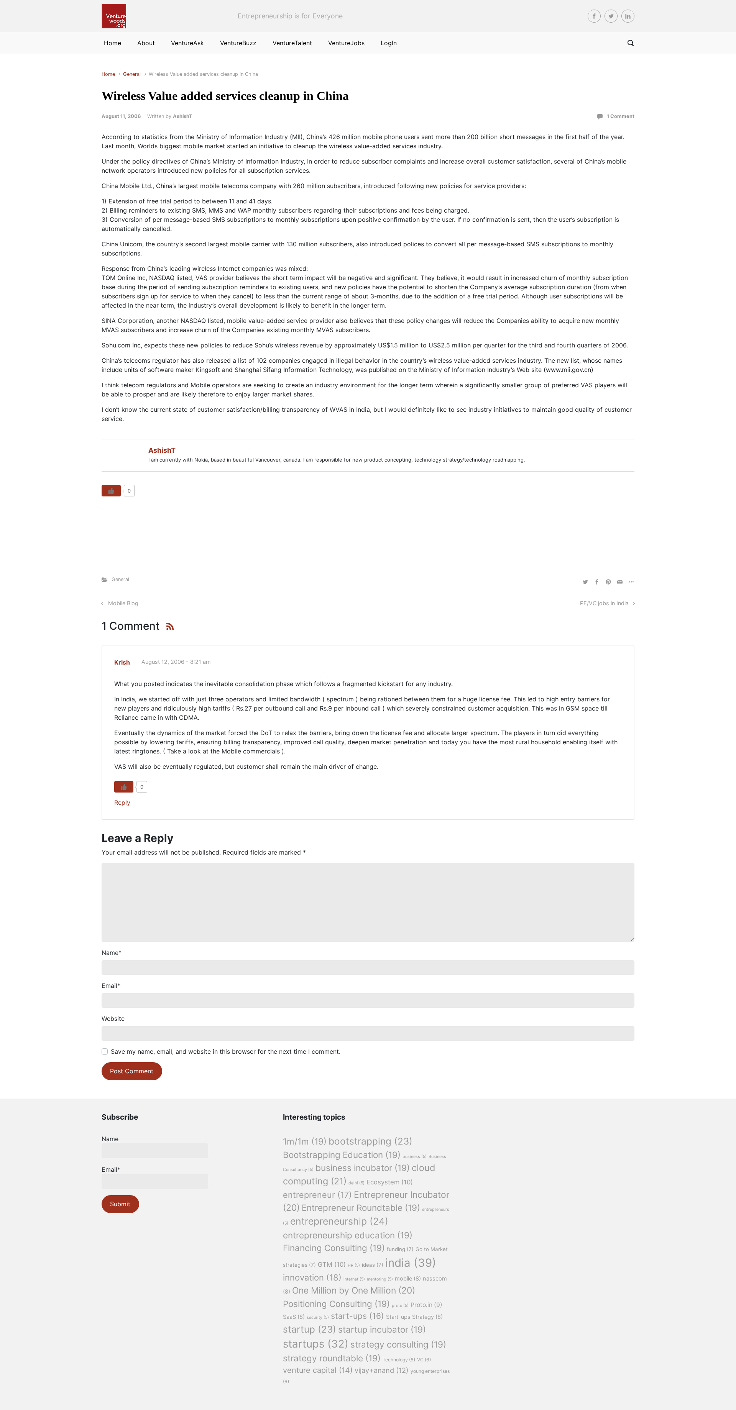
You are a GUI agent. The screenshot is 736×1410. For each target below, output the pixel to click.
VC (424, 1360)
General (132, 74)
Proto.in (426, 1304)
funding (400, 1249)
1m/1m (305, 1141)
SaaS (294, 1316)
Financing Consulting (334, 1248)
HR (354, 1265)
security (318, 1317)
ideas (372, 1265)
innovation (312, 1277)
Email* (111, 1169)
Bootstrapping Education (342, 1155)
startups (315, 1343)
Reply (122, 802)
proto (400, 1305)
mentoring (380, 1279)
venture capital (318, 1370)
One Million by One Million (353, 1290)
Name (112, 952)
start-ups (357, 1316)
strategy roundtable (332, 1358)
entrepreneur (317, 1195)
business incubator (362, 1168)
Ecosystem (389, 1182)
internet (354, 1279)
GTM (332, 1264)
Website (113, 1018)
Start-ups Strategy (414, 1316)
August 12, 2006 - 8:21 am (176, 661)
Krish (122, 662)
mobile (408, 1278)
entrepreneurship (339, 1221)
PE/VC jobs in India (604, 603)
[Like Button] (111, 490)
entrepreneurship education (347, 1235)
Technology (399, 1360)
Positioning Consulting (336, 1304)
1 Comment (620, 116)
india (410, 1262)
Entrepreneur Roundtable (361, 1207)
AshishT (182, 116)
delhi (356, 1183)
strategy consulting (398, 1344)
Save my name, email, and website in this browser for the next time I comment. (225, 1051)
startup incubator (382, 1329)
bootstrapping (370, 1141)
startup (309, 1329)
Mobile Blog (123, 603)
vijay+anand (382, 1370)
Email (111, 985)
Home (108, 74)
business (414, 1156)
